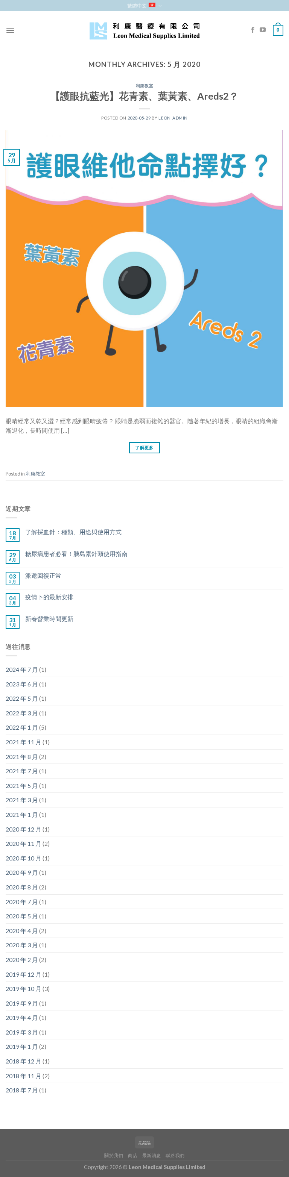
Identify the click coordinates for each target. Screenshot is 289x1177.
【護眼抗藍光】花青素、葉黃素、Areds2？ (144, 95)
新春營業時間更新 (49, 618)
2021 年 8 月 (22, 756)
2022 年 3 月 (22, 713)
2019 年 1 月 (22, 1046)
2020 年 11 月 (23, 843)
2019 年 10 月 (23, 988)
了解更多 (144, 447)
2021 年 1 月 (22, 814)
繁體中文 (137, 6)
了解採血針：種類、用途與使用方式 (73, 531)
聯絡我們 (175, 1155)
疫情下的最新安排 (49, 596)
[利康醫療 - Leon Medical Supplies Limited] (144, 30)
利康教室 (144, 85)
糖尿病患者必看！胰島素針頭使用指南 (76, 553)
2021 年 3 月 (22, 799)
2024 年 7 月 (22, 669)
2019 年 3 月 (22, 1032)
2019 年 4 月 (22, 1017)
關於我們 (113, 1155)
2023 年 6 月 (22, 684)
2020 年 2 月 (22, 959)
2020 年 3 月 (22, 944)
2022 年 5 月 (22, 698)
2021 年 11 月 (23, 741)
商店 (132, 1155)
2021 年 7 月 (22, 770)
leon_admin (173, 117)
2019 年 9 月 (22, 1003)
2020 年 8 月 (22, 887)
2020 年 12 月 (23, 829)
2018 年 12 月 (23, 1061)
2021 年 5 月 (22, 785)
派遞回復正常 (43, 575)
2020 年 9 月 (22, 872)
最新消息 (151, 1155)
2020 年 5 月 (22, 915)
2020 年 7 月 (22, 901)
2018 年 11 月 (23, 1075)
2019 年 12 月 (23, 974)
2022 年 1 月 (22, 727)
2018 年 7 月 (22, 1090)
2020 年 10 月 (23, 858)
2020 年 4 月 (22, 930)
